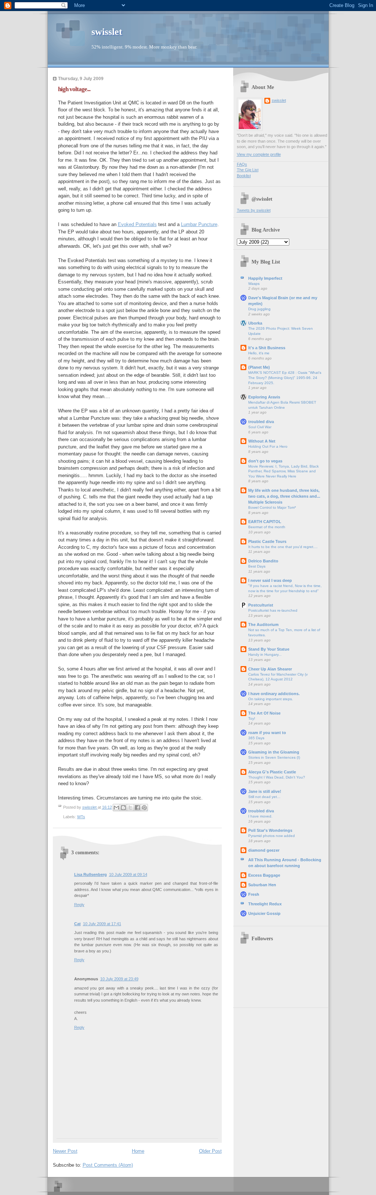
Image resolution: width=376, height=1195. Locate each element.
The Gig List (247, 170)
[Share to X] (130, 807)
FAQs (242, 164)
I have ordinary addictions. (274, 693)
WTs (81, 817)
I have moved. (260, 816)
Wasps (254, 284)
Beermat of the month (266, 527)
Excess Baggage (264, 875)
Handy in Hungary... (265, 654)
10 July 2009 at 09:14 (128, 874)
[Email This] (116, 807)
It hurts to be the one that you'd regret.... (283, 547)
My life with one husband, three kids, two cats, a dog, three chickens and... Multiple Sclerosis (284, 496)
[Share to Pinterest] (144, 807)
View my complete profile (259, 154)
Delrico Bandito (263, 561)
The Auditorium (263, 624)
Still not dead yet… (264, 797)
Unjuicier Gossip (264, 913)
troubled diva (261, 421)
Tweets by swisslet (254, 210)
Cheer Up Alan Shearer (270, 669)
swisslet (106, 31)
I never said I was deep (270, 580)
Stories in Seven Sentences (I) (274, 757)
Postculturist (260, 605)
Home (138, 1151)
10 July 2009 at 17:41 (102, 924)
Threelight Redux (265, 904)
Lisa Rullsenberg (90, 874)
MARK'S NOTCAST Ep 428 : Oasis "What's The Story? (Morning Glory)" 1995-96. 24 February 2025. (284, 377)
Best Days (256, 566)
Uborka (255, 323)
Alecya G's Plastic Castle (272, 772)
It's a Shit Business (266, 348)
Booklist (244, 175)
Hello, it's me (259, 353)
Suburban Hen (262, 885)
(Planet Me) (259, 367)
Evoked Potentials (137, 224)
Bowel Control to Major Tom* (272, 507)
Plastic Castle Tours (267, 541)
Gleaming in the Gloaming (273, 752)
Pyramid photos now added (271, 836)
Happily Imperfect (265, 278)
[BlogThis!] (123, 807)
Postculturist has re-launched (272, 610)
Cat (77, 924)
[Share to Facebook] (137, 807)
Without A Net (261, 441)
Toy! (251, 718)
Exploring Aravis (264, 397)
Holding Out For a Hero (268, 446)
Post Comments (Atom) (108, 1165)
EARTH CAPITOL (264, 521)
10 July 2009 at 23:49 (119, 979)
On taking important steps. (270, 699)
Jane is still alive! (264, 791)
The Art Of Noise (264, 713)
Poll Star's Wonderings (270, 830)
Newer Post (65, 1151)
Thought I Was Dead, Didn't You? (276, 777)
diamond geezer (263, 850)
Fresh (253, 894)
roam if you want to (267, 732)
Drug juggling (259, 309)
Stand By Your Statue (268, 649)
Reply (79, 904)
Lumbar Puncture (199, 224)
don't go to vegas (265, 461)
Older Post (210, 1151)
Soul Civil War (259, 427)
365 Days (256, 738)
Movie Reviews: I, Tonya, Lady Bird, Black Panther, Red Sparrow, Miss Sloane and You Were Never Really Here (283, 471)
